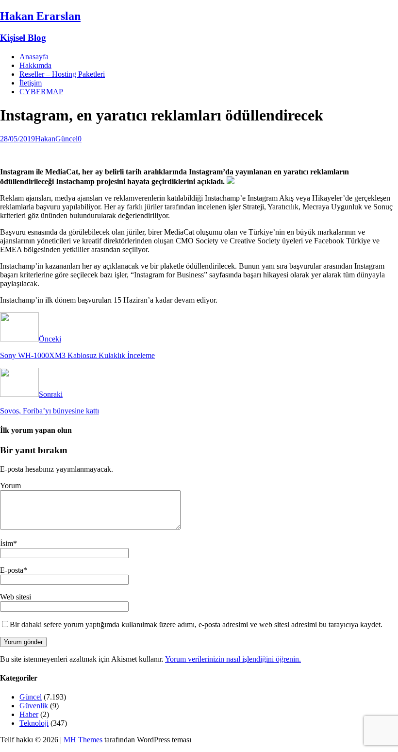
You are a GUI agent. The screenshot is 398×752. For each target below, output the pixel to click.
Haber (28, 714)
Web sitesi (15, 597)
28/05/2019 (17, 139)
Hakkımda (35, 65)
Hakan (45, 139)
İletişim (30, 83)
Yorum (10, 485)
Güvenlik (33, 705)
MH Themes (83, 739)
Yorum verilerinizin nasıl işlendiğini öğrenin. (233, 659)
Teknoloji (34, 723)
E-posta (11, 570)
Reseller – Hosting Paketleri (62, 74)
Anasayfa (34, 56)
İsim (6, 543)
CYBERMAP (41, 91)
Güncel (66, 139)
